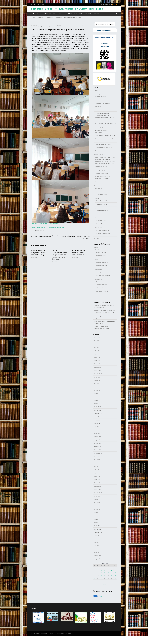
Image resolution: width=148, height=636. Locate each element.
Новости (87, 13)
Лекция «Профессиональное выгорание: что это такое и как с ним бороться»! (59, 255)
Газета (97, 218)
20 (104, 575)
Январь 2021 (97, 559)
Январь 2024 (97, 440)
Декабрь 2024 (97, 403)
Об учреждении (49, 13)
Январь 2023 (97, 479)
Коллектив (98, 100)
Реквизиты (98, 106)
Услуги (97, 110)
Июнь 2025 (97, 383)
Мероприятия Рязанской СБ (103, 191)
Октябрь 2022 (97, 489)
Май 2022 (96, 506)
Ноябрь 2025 (97, 367)
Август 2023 (97, 456)
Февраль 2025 (97, 397)
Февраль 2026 (97, 357)
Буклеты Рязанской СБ (102, 210)
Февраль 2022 (97, 516)
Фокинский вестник (101, 224)
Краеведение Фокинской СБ (52, 26)
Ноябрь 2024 (97, 407)
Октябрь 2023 (97, 450)
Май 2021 (96, 545)
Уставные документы (100, 127)
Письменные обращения (101, 173)
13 (104, 573)
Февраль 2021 (97, 555)
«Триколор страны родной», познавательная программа (101, 327)
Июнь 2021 (97, 542)
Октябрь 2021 (97, 529)
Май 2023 (96, 466)
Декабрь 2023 (97, 443)
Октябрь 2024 (97, 410)
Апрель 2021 (97, 549)
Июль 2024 (97, 420)
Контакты (96, 13)
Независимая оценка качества (103, 144)
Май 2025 (96, 387)
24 (94, 578)
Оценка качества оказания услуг (103, 147)
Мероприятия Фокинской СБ (75, 26)
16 (115, 573)
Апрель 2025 (97, 390)
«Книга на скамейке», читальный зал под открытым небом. (104, 322)
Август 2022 (97, 496)
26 (101, 578)
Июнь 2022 (97, 502)
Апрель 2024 (97, 430)
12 (101, 573)
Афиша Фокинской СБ (102, 204)
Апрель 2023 (97, 469)
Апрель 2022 (97, 509)
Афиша (97, 198)
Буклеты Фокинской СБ (102, 214)
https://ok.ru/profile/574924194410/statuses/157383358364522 (48, 227)
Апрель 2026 (97, 350)
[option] (40, 253)
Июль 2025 (97, 380)
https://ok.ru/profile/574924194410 (116, 4)
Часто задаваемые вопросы (102, 182)
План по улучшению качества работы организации (105, 140)
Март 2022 (97, 512)
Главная (39, 13)
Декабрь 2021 (97, 522)
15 (111, 573)
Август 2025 (97, 377)
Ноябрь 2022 (97, 486)
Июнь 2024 (97, 423)
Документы (61, 13)
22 (111, 575)
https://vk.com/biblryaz (114, 4)
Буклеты (97, 208)
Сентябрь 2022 (98, 492)
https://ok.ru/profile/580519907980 (112, 4)
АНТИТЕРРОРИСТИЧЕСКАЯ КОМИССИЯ (105, 123)
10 (94, 573)
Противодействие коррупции (102, 103)
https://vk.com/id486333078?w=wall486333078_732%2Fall (46, 224)
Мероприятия (64, 26)
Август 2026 (97, 337)
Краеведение (41, 26)
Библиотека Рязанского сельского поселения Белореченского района (67, 9)
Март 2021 (97, 552)
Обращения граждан (74, 13)
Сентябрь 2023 (98, 453)
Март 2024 (97, 433)
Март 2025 (97, 393)
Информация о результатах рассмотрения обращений (102, 177)
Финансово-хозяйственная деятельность (102, 131)
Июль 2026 (97, 340)
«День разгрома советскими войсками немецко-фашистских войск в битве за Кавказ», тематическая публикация (76, 236)
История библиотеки (100, 96)
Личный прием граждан (101, 166)
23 (115, 575)
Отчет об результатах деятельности (105, 135)
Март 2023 (97, 473)
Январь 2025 (97, 400)
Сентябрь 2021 (98, 532)
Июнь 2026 (97, 344)
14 (108, 573)
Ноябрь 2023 (97, 446)
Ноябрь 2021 (97, 526)
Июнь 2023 (97, 463)
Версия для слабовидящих (106, 24)
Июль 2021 (97, 539)
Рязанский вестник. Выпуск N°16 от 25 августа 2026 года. (38, 253)
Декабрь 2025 (97, 364)
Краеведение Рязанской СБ (103, 230)
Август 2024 (97, 416)
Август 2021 (97, 535)
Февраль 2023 (97, 476)
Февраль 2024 (97, 436)
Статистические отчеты (101, 151)
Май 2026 (96, 347)
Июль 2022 (97, 499)
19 (101, 575)
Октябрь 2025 (97, 370)
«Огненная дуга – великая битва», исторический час (78, 253)
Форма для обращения (101, 170)
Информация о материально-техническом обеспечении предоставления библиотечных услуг (105, 115)
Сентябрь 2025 (98, 373)
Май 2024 (96, 426)
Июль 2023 (97, 459)
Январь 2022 (97, 519)
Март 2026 (97, 354)
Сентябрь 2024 (98, 413)
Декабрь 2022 (97, 483)
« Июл (104, 584)
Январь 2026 (97, 360)
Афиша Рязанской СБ (101, 201)
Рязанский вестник (101, 220)
